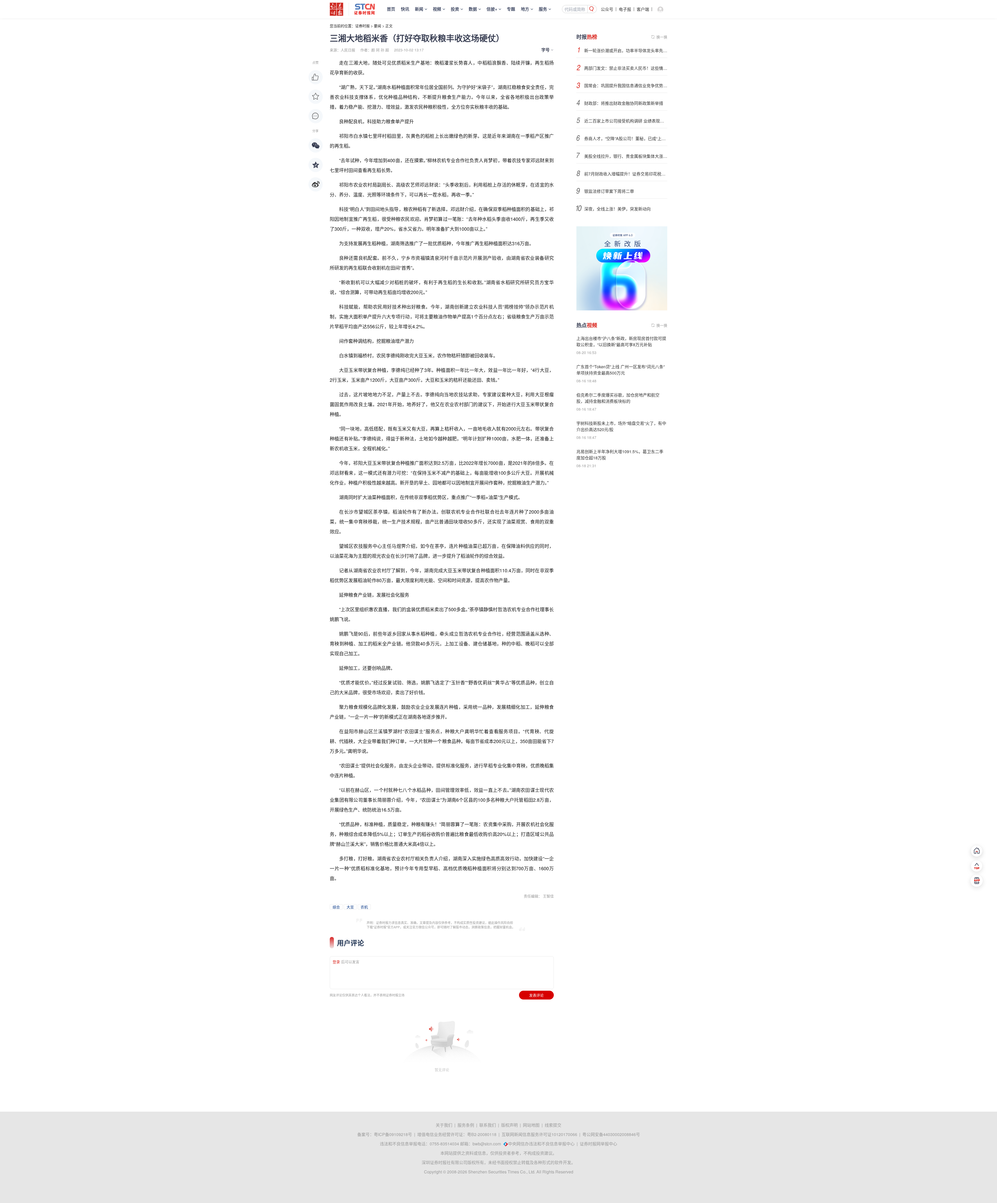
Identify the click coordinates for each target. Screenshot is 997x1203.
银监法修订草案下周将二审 (609, 191)
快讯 (405, 9)
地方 (525, 9)
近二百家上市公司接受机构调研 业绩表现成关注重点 (625, 121)
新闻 (419, 9)
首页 (391, 9)
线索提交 (553, 1125)
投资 (455, 9)
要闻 (377, 25)
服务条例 (465, 1125)
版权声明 (509, 1125)
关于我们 (444, 1125)
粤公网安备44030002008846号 (611, 1134)
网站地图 (531, 1125)
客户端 (643, 9)
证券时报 (362, 25)
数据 (473, 9)
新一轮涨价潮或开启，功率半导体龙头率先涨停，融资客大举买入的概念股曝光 (625, 50)
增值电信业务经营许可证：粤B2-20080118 (456, 1134)
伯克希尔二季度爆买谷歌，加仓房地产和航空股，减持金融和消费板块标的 (617, 398)
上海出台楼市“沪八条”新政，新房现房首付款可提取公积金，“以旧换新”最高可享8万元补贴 (621, 341)
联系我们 (487, 1125)
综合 (336, 906)
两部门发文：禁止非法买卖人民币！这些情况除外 (625, 68)
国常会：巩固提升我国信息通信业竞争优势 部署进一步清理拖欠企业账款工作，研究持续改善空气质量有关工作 (625, 86)
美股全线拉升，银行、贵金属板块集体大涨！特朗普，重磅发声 (625, 156)
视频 (437, 9)
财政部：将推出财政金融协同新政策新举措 (623, 103)
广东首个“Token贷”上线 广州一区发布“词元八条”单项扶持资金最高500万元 (620, 370)
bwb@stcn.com (487, 1144)
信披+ (492, 9)
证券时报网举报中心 (598, 1144)
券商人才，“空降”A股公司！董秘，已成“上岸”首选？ (625, 138)
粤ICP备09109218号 (393, 1134)
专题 (511, 9)
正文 (389, 25)
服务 (543, 9)
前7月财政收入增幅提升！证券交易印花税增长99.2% (625, 174)
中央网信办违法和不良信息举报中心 (541, 1144)
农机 (364, 906)
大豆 (350, 906)
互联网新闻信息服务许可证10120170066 (539, 1134)
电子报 (625, 9)
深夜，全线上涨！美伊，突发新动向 (617, 209)
